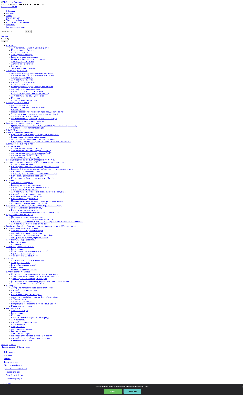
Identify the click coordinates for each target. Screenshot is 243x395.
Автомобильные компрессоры (24, 100)
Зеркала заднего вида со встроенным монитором (32, 73)
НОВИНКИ (11, 45)
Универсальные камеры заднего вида (27, 208)
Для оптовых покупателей (17, 22)
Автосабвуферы (18, 324)
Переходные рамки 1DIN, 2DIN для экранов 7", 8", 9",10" (31, 160)
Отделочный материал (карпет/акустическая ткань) (33, 139)
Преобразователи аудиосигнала (24, 199)
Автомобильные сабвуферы (23, 80)
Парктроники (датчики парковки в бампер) (30, 93)
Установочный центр (15, 20)
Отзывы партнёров (14, 378)
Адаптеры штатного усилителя (24, 189)
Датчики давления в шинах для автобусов (29, 279)
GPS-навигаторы (18, 299)
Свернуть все (24, 347)
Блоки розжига (17, 267)
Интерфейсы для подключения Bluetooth (28, 176)
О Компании (11, 11)
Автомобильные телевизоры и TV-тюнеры (29, 224)
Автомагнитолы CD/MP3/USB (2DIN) (27, 155)
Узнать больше (132, 391)
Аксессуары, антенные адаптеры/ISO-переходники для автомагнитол (36, 162)
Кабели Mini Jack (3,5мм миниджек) (26, 295)
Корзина (4, 36)
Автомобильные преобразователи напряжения (31, 338)
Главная (4, 345)
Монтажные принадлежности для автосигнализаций (34, 119)
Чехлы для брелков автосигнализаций (27, 128)
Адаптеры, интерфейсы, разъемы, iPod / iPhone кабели (34, 297)
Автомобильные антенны (22, 164)
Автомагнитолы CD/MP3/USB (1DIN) (27, 148)
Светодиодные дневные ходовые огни (27, 260)
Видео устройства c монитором (19, 215)
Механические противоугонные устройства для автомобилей (37, 112)
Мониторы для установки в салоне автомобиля (31, 336)
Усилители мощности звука (23, 68)
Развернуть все (8, 347)
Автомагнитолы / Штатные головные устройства (32, 75)
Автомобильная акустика (22, 77)
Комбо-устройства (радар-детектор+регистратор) (32, 87)
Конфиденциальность (15, 27)
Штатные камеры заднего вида (24, 210)
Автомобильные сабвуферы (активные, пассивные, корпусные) (38, 192)
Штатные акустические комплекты (26, 185)
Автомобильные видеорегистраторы (27, 91)
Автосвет (10, 258)
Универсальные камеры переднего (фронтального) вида (35, 212)
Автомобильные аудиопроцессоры (26, 194)
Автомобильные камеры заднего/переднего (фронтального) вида (34, 205)
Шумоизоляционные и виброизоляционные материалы (35, 135)
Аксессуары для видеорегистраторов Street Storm (32, 235)
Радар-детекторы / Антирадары (24, 57)
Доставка (10, 13)
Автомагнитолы (13, 146)
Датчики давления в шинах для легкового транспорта (34, 274)
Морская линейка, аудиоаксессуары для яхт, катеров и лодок (37, 201)
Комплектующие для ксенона (24, 269)
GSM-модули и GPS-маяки (22, 61)
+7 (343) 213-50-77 (9, 7)
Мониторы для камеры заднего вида (27, 217)
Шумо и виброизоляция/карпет (19, 132)
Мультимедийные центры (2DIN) (25, 157)
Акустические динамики (22, 64)
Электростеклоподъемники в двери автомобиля (32, 288)
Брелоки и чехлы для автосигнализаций (23, 123)
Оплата (9, 15)
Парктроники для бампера (22, 50)
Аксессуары (16, 244)
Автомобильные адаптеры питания (26, 233)
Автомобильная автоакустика (24, 322)
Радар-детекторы (18, 242)
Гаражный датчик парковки (23, 253)
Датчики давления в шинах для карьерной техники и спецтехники (40, 281)
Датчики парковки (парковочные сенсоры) (29, 251)
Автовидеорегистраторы (22, 55)
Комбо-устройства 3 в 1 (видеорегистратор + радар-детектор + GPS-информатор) (41, 226)
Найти (28, 32)
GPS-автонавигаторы (20, 333)
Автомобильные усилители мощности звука (30, 187)
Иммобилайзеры (18, 109)
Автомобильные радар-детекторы (25, 89)
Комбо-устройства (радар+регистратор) (28, 59)
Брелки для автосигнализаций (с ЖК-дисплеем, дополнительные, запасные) (44, 125)
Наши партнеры (13, 372)
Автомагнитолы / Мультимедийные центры (30, 48)
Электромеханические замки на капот (27, 121)
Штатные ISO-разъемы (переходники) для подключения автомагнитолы (42, 169)
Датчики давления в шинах (18, 272)
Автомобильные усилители (23, 82)
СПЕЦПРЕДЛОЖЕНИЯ (16, 71)
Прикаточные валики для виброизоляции (29, 137)
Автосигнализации (19, 52)
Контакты (10, 25)
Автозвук (10, 180)
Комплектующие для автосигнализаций (28, 107)
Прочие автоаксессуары (21, 306)
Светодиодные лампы (20, 263)
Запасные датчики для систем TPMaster (28, 283)
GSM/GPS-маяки (13, 130)
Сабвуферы (16, 66)
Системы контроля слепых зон (24, 256)
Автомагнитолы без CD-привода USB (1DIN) (31, 151)
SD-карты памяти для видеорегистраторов (29, 237)
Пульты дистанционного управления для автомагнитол (35, 167)
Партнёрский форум (14, 375)
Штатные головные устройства (19, 144)
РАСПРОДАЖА (13, 308)
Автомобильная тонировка (22, 301)
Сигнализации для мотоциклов (24, 116)
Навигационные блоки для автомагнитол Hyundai (32, 178)
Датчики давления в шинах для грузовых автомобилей (35, 276)
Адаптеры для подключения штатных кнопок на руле (34, 173)
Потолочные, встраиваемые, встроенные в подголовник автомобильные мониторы (47, 221)
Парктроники (17, 249)
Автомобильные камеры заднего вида (27, 96)
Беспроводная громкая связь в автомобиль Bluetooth (33, 304)
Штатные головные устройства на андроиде (30, 317)
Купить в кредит (13, 18)
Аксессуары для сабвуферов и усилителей (29, 203)
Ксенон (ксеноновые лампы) (23, 265)
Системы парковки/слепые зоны (20, 247)
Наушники (15, 98)
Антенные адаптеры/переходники (25, 171)
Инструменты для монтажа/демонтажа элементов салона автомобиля (41, 141)
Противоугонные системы (17, 103)
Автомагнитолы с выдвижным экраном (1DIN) (31, 153)
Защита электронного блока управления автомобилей (34, 114)
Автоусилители (18, 327)
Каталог (12, 345)
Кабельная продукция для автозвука (26, 196)
